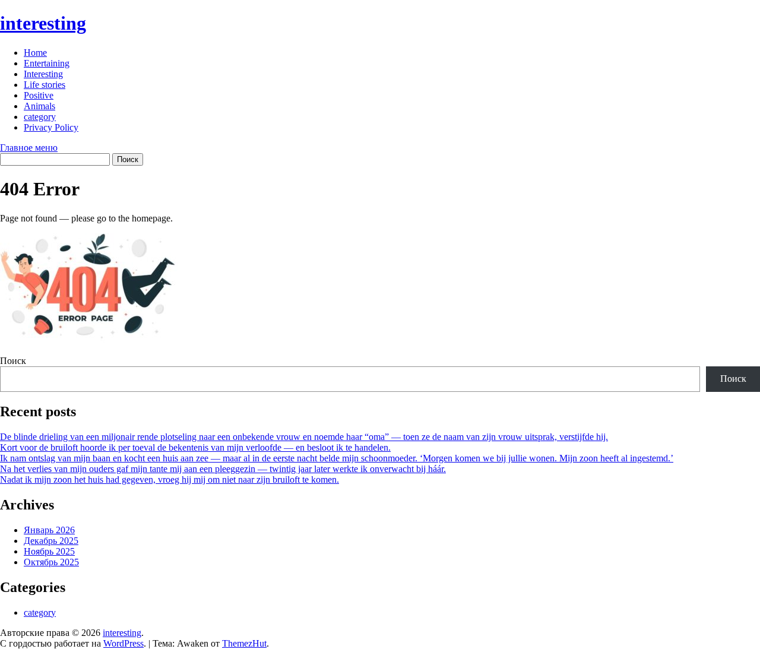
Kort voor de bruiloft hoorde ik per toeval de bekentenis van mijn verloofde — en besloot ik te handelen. (195, 447)
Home (35, 53)
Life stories (44, 85)
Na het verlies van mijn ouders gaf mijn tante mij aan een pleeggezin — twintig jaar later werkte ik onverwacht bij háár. (223, 469)
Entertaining (46, 63)
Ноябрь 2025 (49, 551)
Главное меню (29, 148)
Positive (38, 95)
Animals (39, 106)
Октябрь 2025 (51, 562)
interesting (43, 23)
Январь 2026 (49, 530)
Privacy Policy (51, 127)
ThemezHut (244, 643)
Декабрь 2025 (51, 541)
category (40, 117)
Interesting (43, 74)
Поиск (13, 361)
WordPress (123, 643)
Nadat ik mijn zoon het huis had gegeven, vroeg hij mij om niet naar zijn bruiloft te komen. (169, 479)
